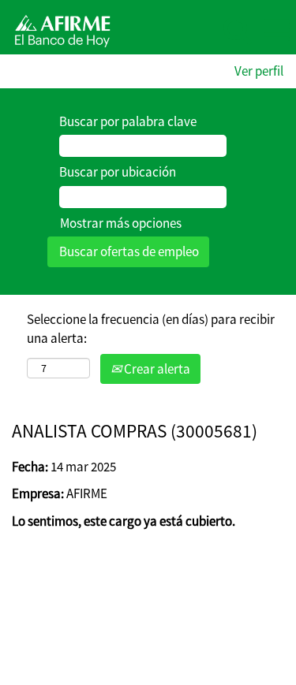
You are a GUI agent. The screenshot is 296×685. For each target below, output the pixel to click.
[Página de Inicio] (57, 29)
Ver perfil (258, 71)
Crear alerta (156, 369)
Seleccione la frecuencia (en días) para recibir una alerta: (151, 329)
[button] (276, 31)
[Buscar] (237, 30)
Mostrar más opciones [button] (121, 223)
